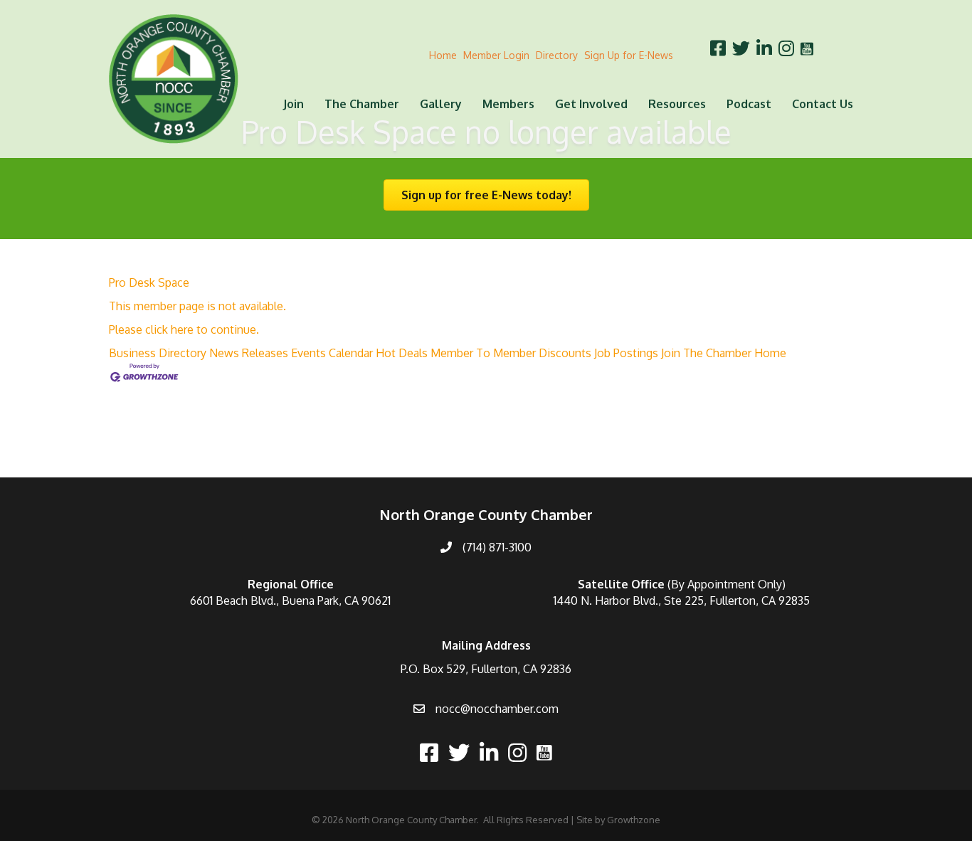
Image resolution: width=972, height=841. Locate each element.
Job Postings (626, 353)
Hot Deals (402, 353)
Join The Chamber (706, 353)
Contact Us (822, 104)
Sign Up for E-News (628, 55)
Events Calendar (332, 353)
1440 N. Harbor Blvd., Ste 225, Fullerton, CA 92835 (682, 600)
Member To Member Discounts (510, 353)
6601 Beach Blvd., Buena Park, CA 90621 (290, 600)
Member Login (496, 55)
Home (443, 55)
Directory (557, 55)
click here (169, 329)
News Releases (248, 353)
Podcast (749, 104)
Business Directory (157, 353)
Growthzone (633, 819)
